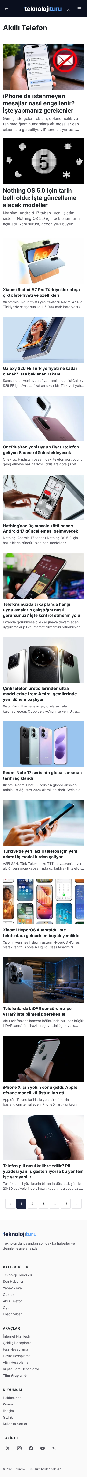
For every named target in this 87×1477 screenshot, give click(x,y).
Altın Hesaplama (15, 1362)
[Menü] (79, 9)
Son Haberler (13, 1281)
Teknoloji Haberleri (17, 1275)
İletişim (8, 1411)
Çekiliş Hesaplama (17, 1343)
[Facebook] (31, 1448)
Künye (8, 1404)
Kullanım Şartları (15, 1424)
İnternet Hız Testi (16, 1336)
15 (66, 1204)
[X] (8, 1448)
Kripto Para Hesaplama (21, 1369)
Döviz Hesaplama (16, 1356)
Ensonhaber (12, 1314)
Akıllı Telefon (12, 1301)
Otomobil (10, 1294)
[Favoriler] (68, 9)
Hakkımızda (12, 1398)
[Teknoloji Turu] (43, 8)
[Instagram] (19, 1448)
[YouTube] (42, 1448)
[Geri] (12, 9)
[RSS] (54, 1448)
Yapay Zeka (12, 1288)
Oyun (7, 1307)
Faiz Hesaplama (15, 1349)
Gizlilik (8, 1417)
